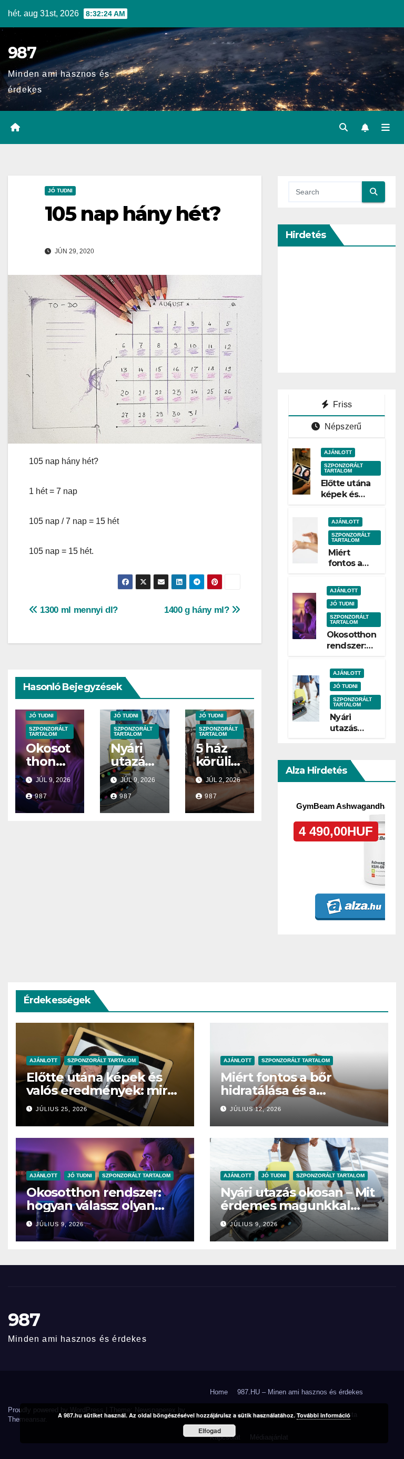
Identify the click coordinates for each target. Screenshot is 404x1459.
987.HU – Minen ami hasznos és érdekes (300, 1392)
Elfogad (209, 1430)
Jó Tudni (60, 190)
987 (22, 53)
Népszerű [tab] (342, 426)
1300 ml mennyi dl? (78, 609)
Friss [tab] (341, 404)
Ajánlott (338, 452)
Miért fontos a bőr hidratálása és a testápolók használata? (291, 1090)
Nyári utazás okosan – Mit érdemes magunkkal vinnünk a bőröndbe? (297, 1205)
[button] (343, 127)
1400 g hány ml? (197, 609)
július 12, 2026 (255, 1109)
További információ (323, 1415)
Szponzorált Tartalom (48, 731)
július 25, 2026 (61, 1109)
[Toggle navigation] (385, 128)
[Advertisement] (346, 309)
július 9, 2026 (60, 1224)
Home (219, 1392)
